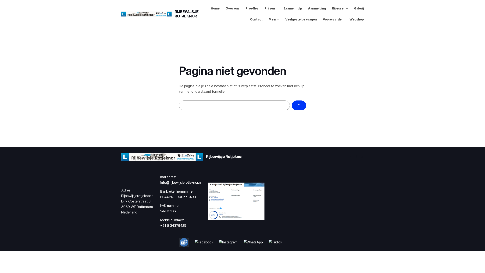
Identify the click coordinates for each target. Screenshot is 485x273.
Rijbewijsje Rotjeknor (187, 13)
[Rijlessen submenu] (347, 8)
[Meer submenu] (278, 19)
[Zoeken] (299, 105)
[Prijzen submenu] (277, 8)
